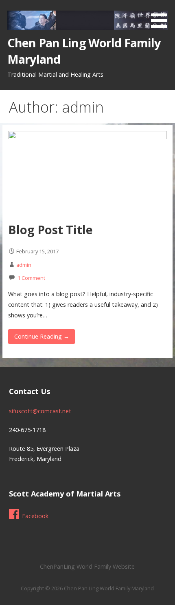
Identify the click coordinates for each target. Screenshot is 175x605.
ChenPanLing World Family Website (87, 566)
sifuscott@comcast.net (40, 411)
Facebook (35, 516)
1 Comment (31, 277)
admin (23, 264)
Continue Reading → (41, 336)
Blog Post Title (50, 229)
